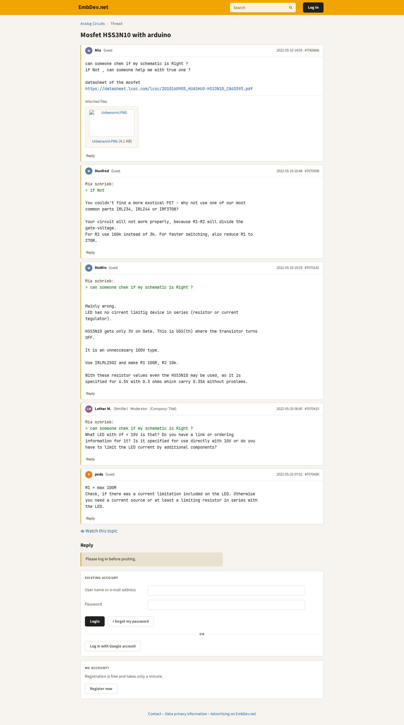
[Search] (290, 7)
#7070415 (312, 408)
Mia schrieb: (99, 184)
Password (93, 604)
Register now (101, 688)
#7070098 (312, 171)
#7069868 (312, 50)
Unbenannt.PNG (105, 141)
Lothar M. (103, 408)
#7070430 (312, 474)
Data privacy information (186, 714)
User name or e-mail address (110, 590)
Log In (313, 7)
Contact (154, 714)
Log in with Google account (113, 646)
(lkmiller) (121, 408)
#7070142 (312, 267)
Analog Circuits (92, 23)
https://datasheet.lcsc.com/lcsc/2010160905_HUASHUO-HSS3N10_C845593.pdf (169, 88)
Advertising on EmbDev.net (233, 714)
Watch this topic (101, 531)
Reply (90, 155)
